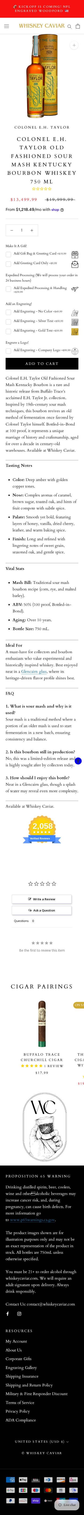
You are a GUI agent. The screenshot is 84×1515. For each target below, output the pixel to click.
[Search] (69, 26)
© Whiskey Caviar (42, 1453)
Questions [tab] (21, 921)
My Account (16, 1341)
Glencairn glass (34, 671)
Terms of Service (20, 1402)
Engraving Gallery (21, 1367)
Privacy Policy (18, 1411)
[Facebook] (8, 1313)
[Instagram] (19, 1313)
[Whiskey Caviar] (42, 26)
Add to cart (42, 363)
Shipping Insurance (22, 1376)
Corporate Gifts (19, 1358)
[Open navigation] (6, 26)
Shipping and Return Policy (29, 1385)
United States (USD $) (40, 1442)
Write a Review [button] (44, 899)
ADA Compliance (21, 1420)
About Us (14, 1350)
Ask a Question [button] (44, 910)
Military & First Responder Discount (36, 1393)
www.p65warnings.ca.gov (32, 1219)
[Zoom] (74, 45)
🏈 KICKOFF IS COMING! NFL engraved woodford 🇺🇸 (42, 9)
